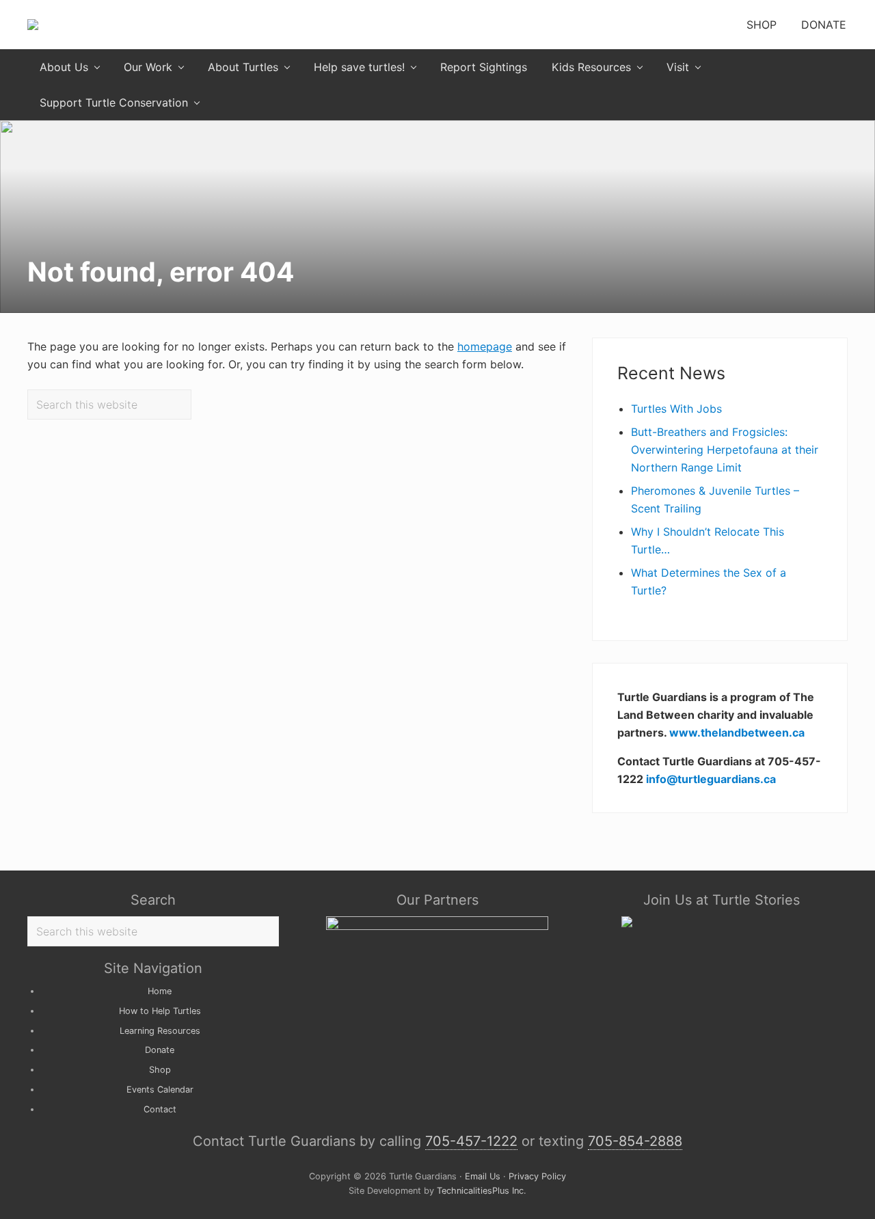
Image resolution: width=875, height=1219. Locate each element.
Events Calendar (159, 1089)
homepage (484, 346)
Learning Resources (160, 1031)
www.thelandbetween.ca (737, 732)
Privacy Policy (537, 1176)
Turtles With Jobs (676, 408)
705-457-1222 (471, 1141)
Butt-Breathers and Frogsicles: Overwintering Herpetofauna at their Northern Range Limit (724, 449)
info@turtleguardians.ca (711, 779)
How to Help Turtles (160, 1011)
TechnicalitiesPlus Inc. (480, 1191)
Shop (160, 1070)
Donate (159, 1050)
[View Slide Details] (437, 927)
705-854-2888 (635, 1141)
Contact (160, 1109)
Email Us (482, 1176)
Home (160, 991)
